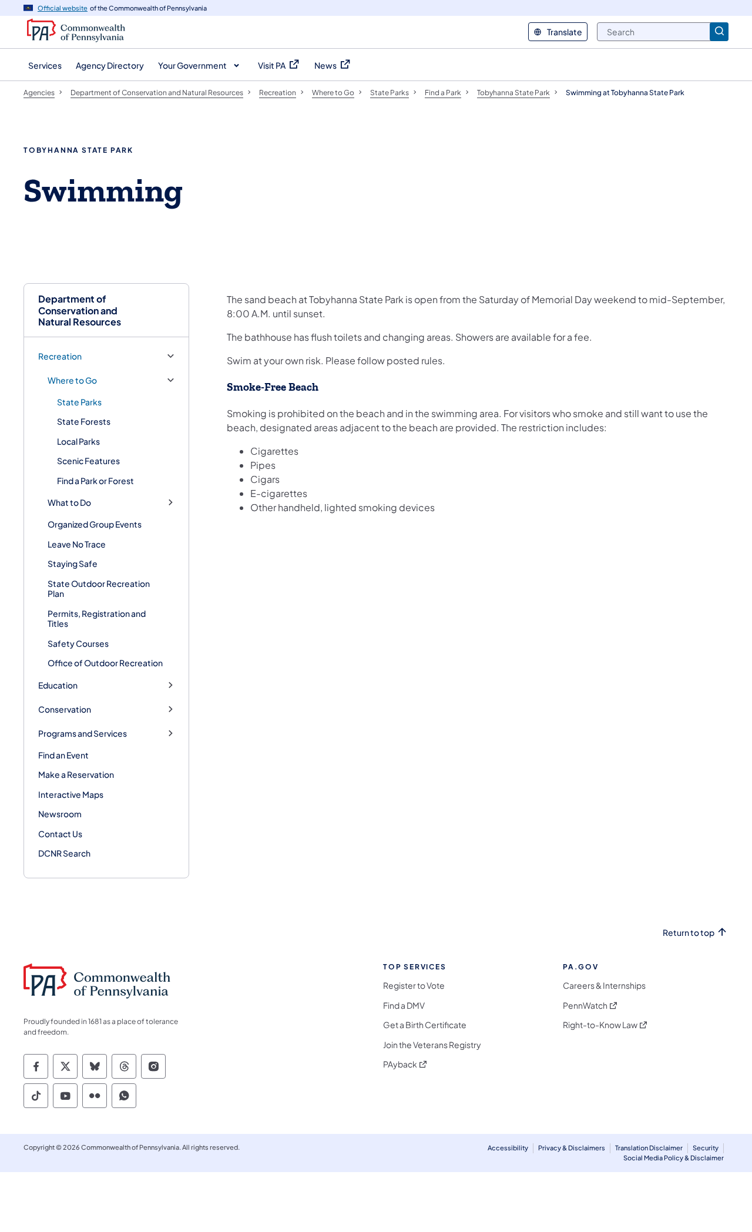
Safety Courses (78, 643)
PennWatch (585, 1006)
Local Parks (78, 441)
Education (58, 685)
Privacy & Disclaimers (571, 1148)
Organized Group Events (95, 524)
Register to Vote (414, 986)
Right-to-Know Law (600, 1025)
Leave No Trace (77, 544)
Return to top (688, 933)
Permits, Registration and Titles (97, 618)
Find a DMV (404, 1006)
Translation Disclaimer (649, 1148)
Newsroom (60, 813)
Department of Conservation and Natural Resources (79, 310)
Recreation (60, 356)
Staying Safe (73, 563)
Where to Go (72, 380)
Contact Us (60, 833)
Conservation (64, 709)
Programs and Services (82, 733)
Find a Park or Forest (95, 480)
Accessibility (508, 1148)
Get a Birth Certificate (424, 1025)
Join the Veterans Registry (432, 1045)
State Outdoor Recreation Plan (99, 588)
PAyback (400, 1064)
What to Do (69, 503)
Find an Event (63, 755)
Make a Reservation (76, 774)
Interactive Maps (70, 794)
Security (706, 1148)
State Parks (79, 402)
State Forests (83, 421)
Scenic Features (88, 460)
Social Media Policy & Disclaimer (673, 1157)
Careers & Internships (604, 986)
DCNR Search (64, 853)
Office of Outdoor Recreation (105, 662)
